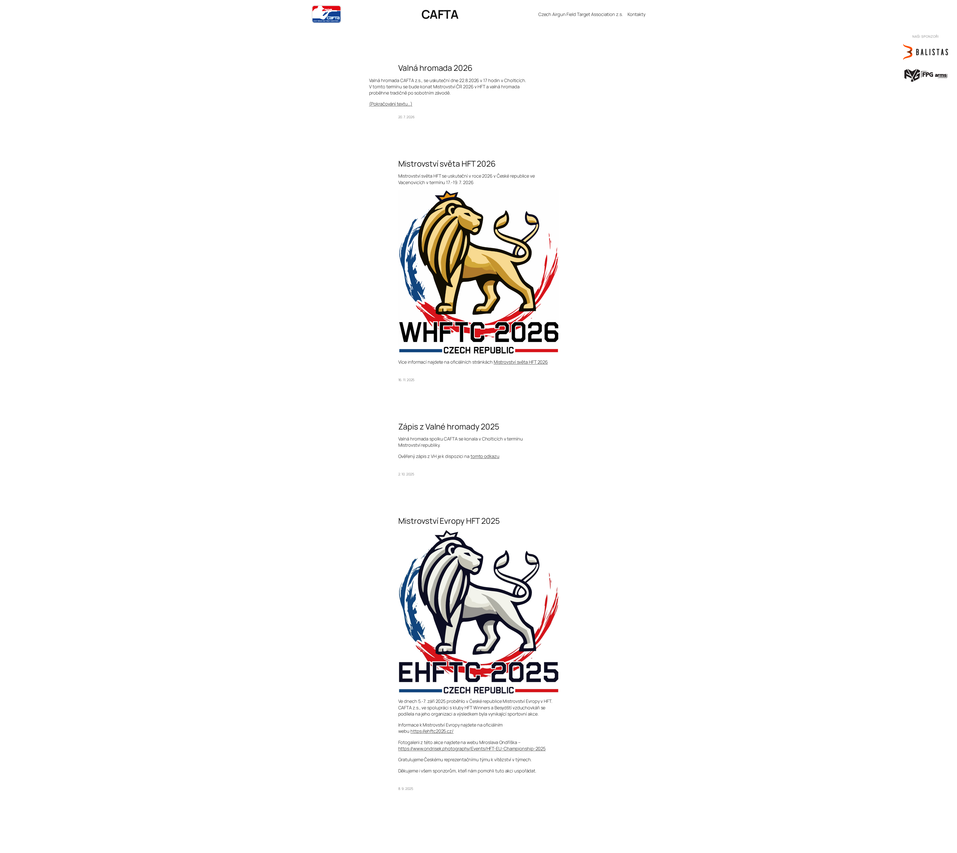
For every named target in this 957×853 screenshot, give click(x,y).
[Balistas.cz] (925, 52)
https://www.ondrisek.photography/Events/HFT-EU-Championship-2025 (472, 748)
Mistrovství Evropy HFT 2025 (449, 520)
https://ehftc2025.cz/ (432, 731)
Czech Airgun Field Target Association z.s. (580, 14)
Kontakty (636, 14)
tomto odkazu (485, 456)
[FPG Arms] (925, 75)
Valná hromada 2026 (435, 67)
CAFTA (440, 14)
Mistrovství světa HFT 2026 (447, 163)
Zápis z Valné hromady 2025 (448, 426)
